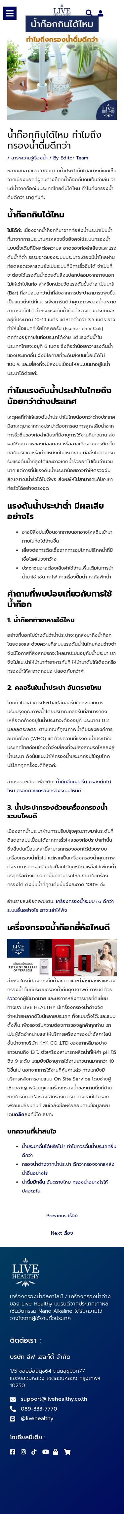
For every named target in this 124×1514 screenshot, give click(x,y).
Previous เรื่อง (62, 1215)
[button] (89, 13)
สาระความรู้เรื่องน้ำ (29, 157)
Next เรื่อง (62, 1233)
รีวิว (11, 998)
